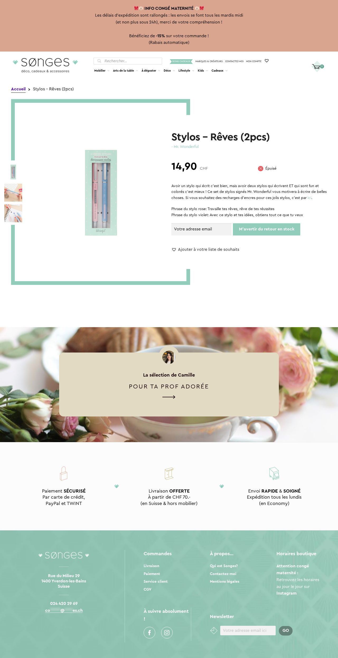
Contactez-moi (234, 61)
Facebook (149, 632)
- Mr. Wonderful (185, 147)
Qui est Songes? (224, 566)
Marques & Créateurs (209, 61)
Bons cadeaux (181, 61)
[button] (205, 249)
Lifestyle (184, 70)
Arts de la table (123, 70)
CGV (147, 589)
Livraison (151, 566)
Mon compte (253, 61)
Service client (156, 581)
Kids (201, 70)
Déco (167, 70)
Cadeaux (217, 70)
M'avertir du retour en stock (266, 229)
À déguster (149, 70)
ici (309, 198)
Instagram (167, 632)
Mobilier (99, 70)
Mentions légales (224, 581)
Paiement (152, 574)
